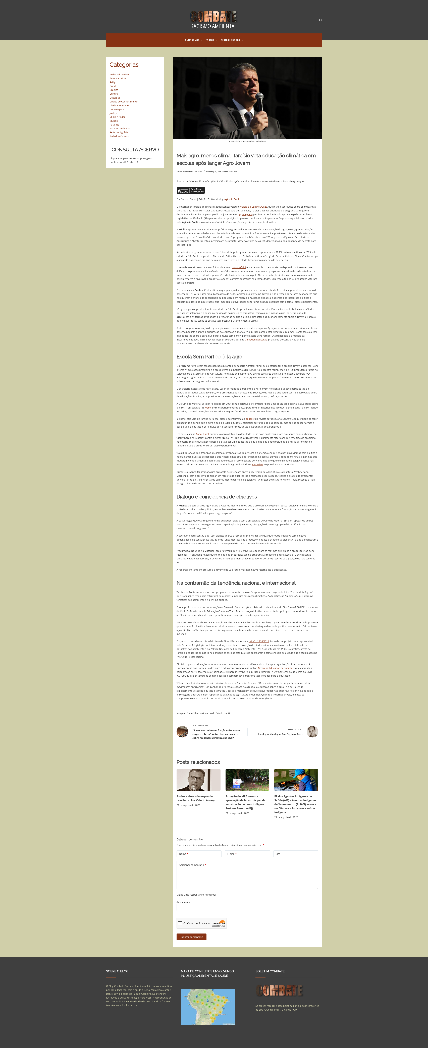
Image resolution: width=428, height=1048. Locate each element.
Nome (183, 853)
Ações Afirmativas (119, 74)
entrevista (257, 464)
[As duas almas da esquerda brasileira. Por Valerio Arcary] (199, 780)
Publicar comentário (191, 937)
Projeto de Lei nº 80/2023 (253, 206)
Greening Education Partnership (276, 668)
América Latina (118, 78)
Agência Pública (233, 199)
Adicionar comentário (192, 864)
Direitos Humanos (120, 105)
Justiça (113, 113)
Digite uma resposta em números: (196, 894)
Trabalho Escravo (119, 136)
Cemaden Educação (256, 339)
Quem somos (192, 40)
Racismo (114, 124)
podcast (250, 418)
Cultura (114, 93)
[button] (202, 40)
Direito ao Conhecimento (123, 101)
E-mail (232, 853)
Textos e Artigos (230, 40)
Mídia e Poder (117, 117)
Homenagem (117, 109)
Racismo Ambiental (228, 171)
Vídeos (210, 40)
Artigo (113, 82)
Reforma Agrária (119, 132)
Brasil (113, 86)
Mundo (114, 120)
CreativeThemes (163, 1042)
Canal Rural (202, 434)
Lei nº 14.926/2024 (259, 641)
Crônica (114, 89)
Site (278, 853)
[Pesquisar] (320, 20)
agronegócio (245, 214)
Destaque (211, 171)
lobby (208, 407)
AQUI (294, 1009)
